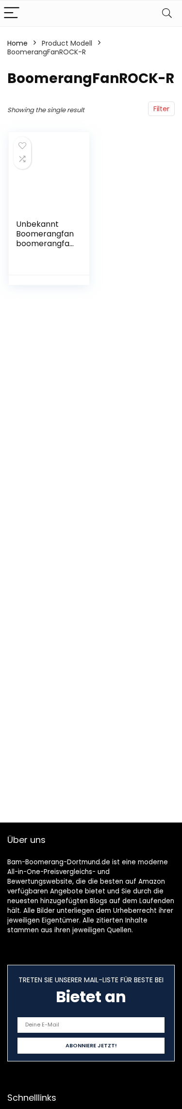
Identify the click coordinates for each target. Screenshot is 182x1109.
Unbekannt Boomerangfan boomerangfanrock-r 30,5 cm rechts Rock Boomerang (45, 248)
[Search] (167, 13)
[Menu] (11, 13)
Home (17, 43)
